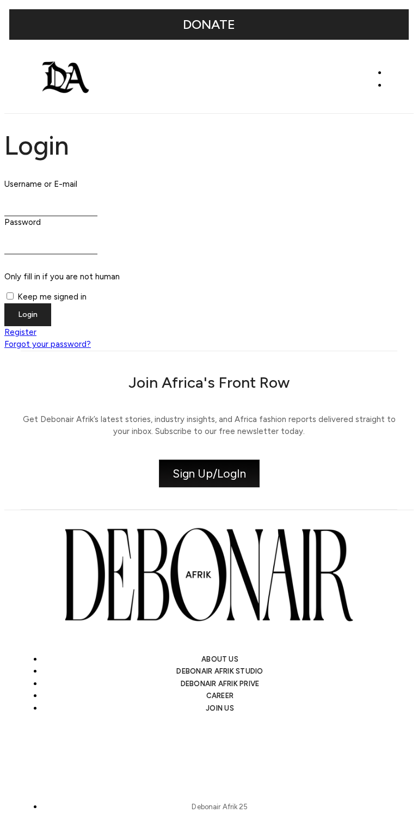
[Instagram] (151, 748)
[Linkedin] (228, 748)
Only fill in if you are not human (62, 277)
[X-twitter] (190, 748)
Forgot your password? (47, 344)
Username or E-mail (40, 184)
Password (22, 222)
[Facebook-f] (266, 748)
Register (20, 332)
